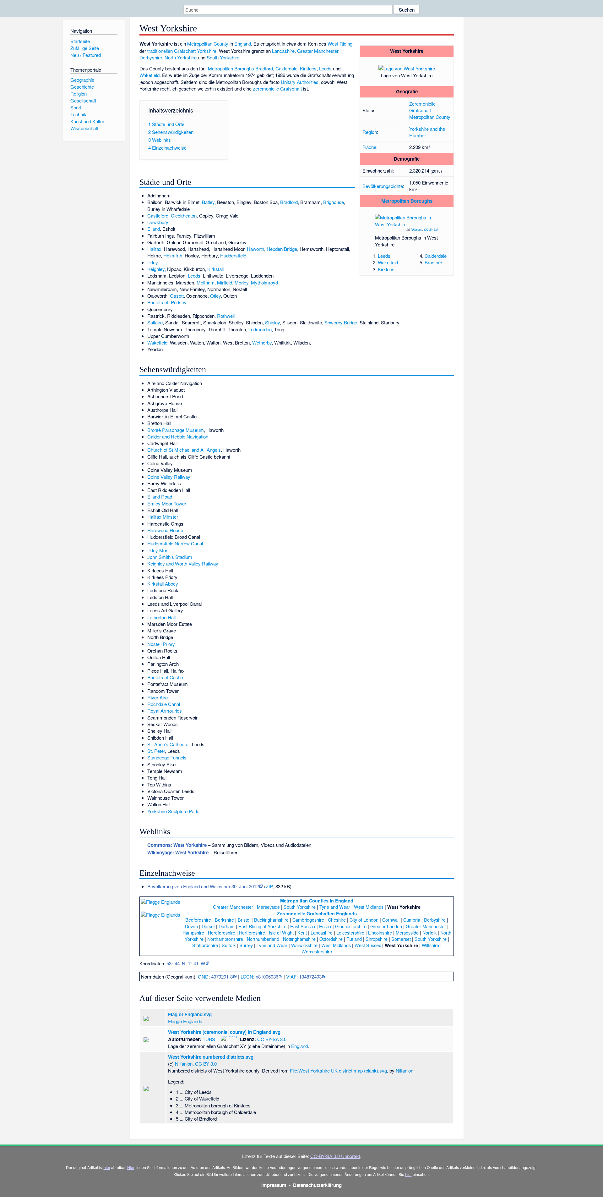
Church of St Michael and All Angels (184, 449)
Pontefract (157, 302)
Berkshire (224, 919)
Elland (153, 228)
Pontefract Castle (165, 677)
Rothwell (226, 315)
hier (107, 1167)
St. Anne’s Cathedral (168, 744)
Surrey (246, 945)
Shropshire (377, 938)
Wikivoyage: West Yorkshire (178, 852)
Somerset (401, 938)
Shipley (272, 322)
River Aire (157, 697)
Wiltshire (430, 945)
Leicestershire (350, 932)
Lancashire (283, 50)
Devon (191, 926)
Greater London (386, 926)
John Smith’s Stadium (169, 557)
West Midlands (368, 906)
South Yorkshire (223, 57)
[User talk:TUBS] (217, 1037)
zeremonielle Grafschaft (277, 88)
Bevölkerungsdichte (382, 186)
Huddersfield (233, 255)
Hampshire (193, 932)
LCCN (247, 976)
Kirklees (386, 269)
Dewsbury (157, 222)
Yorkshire (206, 50)
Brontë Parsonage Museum (175, 430)
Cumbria (411, 919)
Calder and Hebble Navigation (177, 436)
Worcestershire (317, 951)
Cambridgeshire (308, 919)
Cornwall (390, 919)
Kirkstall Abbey (162, 583)
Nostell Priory (161, 644)
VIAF (291, 976)
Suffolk (229, 945)
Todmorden (260, 329)
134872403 (310, 976)
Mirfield (224, 282)
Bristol (244, 919)
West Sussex (368, 945)
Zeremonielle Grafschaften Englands (317, 913)
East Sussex (302, 926)
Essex (325, 926)
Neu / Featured (85, 55)
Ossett (177, 295)
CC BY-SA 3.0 (271, 1039)
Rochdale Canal (163, 704)
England (242, 43)
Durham (227, 926)
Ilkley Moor (158, 550)
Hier (130, 1167)
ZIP (269, 886)
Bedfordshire (198, 919)
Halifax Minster (162, 516)
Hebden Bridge (282, 248)
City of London (364, 919)
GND (203, 976)
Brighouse (333, 202)
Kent (302, 932)
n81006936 (267, 976)
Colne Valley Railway (168, 476)
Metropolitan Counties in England (316, 900)
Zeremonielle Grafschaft (422, 106)
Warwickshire (304, 945)
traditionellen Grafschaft (171, 50)
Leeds (384, 255)
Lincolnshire (380, 932)
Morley (241, 282)
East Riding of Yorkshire (262, 926)
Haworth (255, 248)
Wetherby (262, 342)
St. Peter (156, 750)
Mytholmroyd (264, 282)
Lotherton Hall (161, 617)
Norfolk (429, 932)
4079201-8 (222, 976)
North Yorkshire (181, 57)
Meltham (206, 282)
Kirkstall (215, 269)
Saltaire (155, 322)
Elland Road (159, 496)
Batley (208, 202)
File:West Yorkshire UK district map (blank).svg (338, 1070)
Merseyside (268, 906)
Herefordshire (221, 932)
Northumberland (263, 938)
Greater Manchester (317, 50)
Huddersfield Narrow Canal (175, 543)
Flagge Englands (185, 1021)
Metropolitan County (429, 116)
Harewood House (165, 530)
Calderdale (436, 255)
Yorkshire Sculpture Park (172, 811)
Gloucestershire (351, 926)
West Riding (340, 43)
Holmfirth (172, 255)
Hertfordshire (252, 932)
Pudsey (179, 302)
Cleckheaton (184, 215)
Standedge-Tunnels (167, 757)
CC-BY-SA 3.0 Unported (335, 1156)
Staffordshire (205, 945)
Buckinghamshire (271, 919)
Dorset (208, 926)
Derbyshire (150, 57)
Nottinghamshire (299, 938)
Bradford (433, 262)
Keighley (156, 269)
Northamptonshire (225, 938)
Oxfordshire (331, 938)
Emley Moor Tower (166, 503)
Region (369, 132)
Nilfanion (416, 229)
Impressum (273, 1185)
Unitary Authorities (299, 82)
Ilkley (152, 262)
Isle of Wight (281, 932)
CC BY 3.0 (431, 229)
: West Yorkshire (177, 844)
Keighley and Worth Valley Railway (182, 563)
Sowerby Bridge (340, 322)
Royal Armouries (164, 710)
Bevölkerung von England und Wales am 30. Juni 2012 (203, 886)
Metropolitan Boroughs (406, 200)
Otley (215, 295)
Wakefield (388, 262)
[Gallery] (229, 1037)
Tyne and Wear (334, 906)
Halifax (154, 248)
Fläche (369, 147)
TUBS (209, 1039)
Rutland (354, 938)
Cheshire (337, 919)
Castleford (157, 215)
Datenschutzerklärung (317, 1185)
